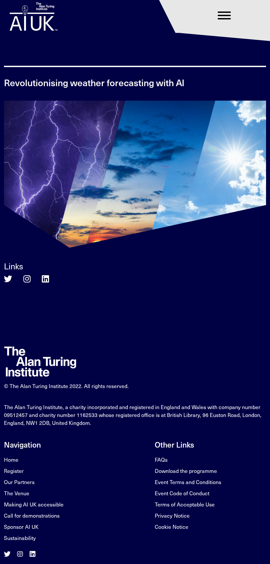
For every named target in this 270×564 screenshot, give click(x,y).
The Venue (16, 493)
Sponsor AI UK (21, 526)
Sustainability (20, 537)
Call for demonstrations (32, 515)
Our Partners (19, 481)
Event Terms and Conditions (188, 481)
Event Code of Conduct (182, 493)
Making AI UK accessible (34, 504)
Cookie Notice (171, 526)
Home (11, 459)
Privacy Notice (172, 515)
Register (14, 470)
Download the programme (186, 470)
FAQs (161, 459)
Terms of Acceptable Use (185, 504)
